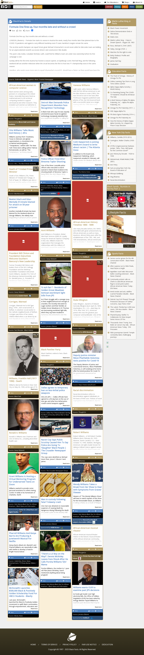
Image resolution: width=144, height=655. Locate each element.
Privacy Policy (69, 644)
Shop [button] (126, 2)
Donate (139, 7)
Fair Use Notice (89, 644)
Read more (34, 111)
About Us (138, 2)
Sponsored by (85, 176)
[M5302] (121, 342)
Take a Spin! (130, 246)
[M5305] (121, 346)
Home (87, 2)
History (117, 7)
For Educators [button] (112, 2)
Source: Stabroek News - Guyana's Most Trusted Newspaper (31, 79)
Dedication (107, 644)
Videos (125, 7)
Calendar (109, 7)
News (132, 7)
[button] (11, 652)
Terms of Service (49, 644)
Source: (15, 119)
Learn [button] (97, 2)
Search (38, 7)
